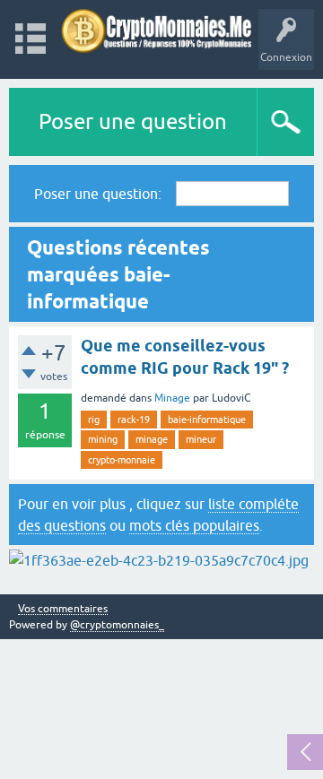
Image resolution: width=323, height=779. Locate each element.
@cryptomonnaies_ (117, 625)
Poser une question (133, 121)
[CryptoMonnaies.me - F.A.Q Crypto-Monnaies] (156, 31)
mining (103, 439)
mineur (201, 439)
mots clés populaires (194, 525)
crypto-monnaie (121, 459)
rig (94, 419)
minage (151, 439)
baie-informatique (207, 419)
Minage (172, 398)
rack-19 (134, 419)
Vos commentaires (63, 609)
